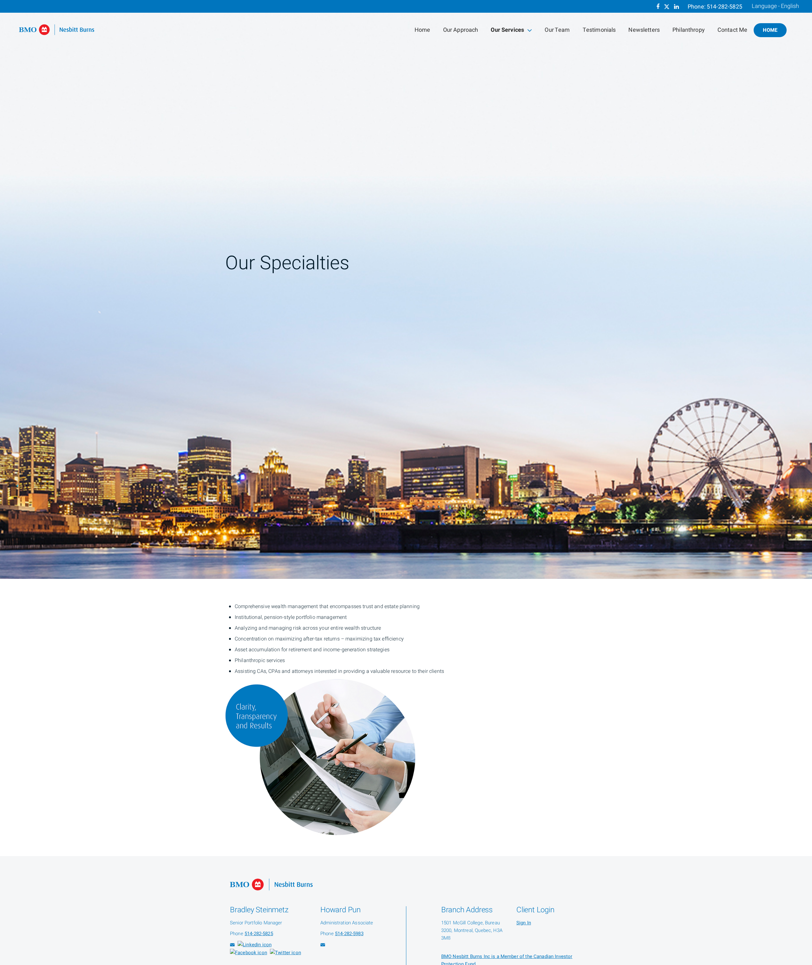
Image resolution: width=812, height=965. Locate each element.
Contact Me (732, 30)
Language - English (775, 6)
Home (422, 30)
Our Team (557, 30)
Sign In (523, 922)
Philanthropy (688, 30)
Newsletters (644, 30)
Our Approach (460, 30)
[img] (406, 289)
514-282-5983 (349, 933)
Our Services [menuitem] (507, 31)
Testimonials (599, 30)
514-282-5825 (724, 7)
